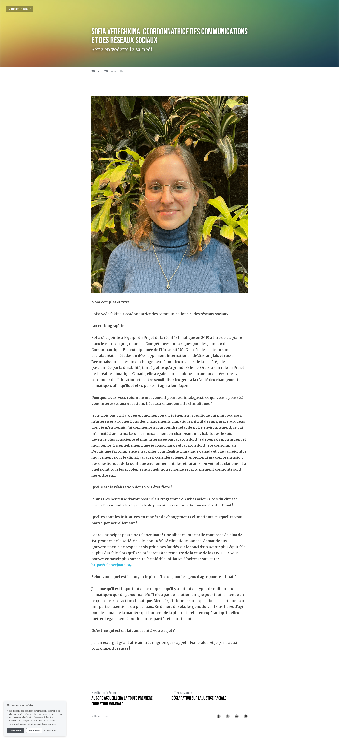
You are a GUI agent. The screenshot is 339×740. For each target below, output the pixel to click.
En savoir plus (49, 724)
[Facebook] (219, 716)
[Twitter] (228, 716)
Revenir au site (21, 9)
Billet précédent (105, 693)
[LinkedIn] (237, 716)
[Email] (246, 716)
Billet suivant (180, 693)
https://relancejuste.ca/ (111, 565)
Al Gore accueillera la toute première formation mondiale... (122, 700)
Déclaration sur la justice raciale (198, 698)
